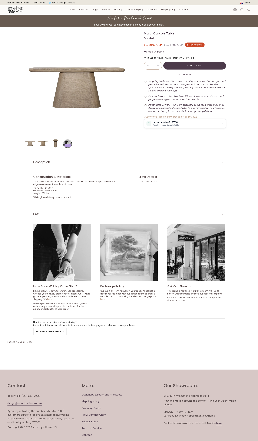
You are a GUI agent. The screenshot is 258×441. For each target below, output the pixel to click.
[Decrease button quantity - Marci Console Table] (147, 66)
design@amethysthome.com (24, 403)
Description (41, 162)
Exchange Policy (91, 408)
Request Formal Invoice (50, 331)
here (49, 299)
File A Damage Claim (94, 415)
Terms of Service (92, 428)
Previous (24, 84)
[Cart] (248, 9)
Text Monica (38, 2)
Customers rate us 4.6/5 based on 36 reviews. (171, 116)
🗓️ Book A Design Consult (62, 2)
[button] (72, 9)
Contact (87, 435)
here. (219, 423)
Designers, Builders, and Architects (102, 394)
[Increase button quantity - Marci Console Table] (158, 66)
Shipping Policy (90, 401)
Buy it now (185, 74)
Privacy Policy (90, 421)
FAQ (36, 214)
